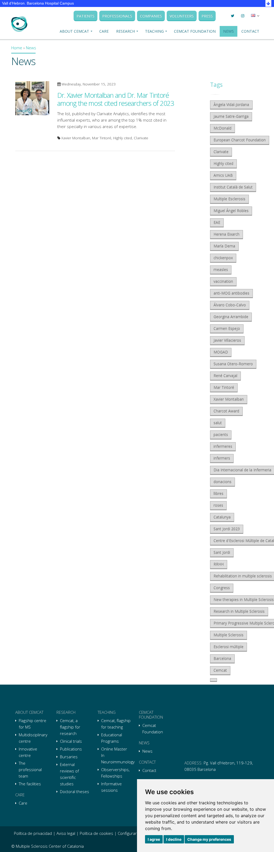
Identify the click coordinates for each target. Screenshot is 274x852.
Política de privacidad (33, 833)
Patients (85, 15)
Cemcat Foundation (195, 31)
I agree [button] (154, 839)
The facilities (30, 783)
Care (104, 31)
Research (125, 31)
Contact (250, 31)
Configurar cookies (135, 833)
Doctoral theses (74, 791)
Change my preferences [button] (209, 839)
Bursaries (69, 756)
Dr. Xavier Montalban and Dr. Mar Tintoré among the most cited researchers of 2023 (115, 99)
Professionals (117, 15)
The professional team (30, 769)
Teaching (154, 31)
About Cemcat (74, 31)
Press (207, 15)
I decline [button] (173, 839)
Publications (71, 749)
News (228, 31)
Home (16, 47)
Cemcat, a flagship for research (70, 727)
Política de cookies (96, 833)
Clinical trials (71, 741)
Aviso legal (65, 833)
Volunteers (182, 15)
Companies (151, 15)
